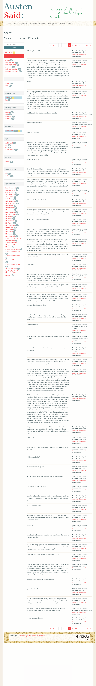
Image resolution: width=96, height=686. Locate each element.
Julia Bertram (9, 197)
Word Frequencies (20, 23)
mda (6, 114)
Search (62, 23)
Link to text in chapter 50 (79, 163)
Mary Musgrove (10, 212)
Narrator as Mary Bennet (12, 256)
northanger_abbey (10, 65)
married (7, 112)
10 (76, 45)
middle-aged (9, 143)
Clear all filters (9, 52)
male (6, 85)
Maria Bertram (9, 208)
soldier (7, 162)
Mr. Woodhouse (10, 225)
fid (6, 174)
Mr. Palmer (8, 219)
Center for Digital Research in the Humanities (32, 636)
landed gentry (9, 131)
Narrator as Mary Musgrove (13, 260)
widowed (8, 118)
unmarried (8, 116)
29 (87, 45)
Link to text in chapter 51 (79, 223)
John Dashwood (10, 194)
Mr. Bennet (8, 216)
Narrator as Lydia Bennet (12, 251)
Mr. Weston (8, 223)
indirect (7, 176)
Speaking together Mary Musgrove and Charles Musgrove (12, 273)
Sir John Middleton (11, 268)
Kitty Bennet (9, 199)
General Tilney (9, 192)
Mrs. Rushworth (10, 236)
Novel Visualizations (37, 23)
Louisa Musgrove (10, 203)
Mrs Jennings (9, 227)
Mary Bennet (9, 210)
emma (7, 60)
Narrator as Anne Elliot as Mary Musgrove (13, 239)
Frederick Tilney (10, 190)
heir (6, 100)
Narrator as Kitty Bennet (12, 249)
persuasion (8, 67)
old (6, 145)
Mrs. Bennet (9, 229)
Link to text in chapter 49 (79, 54)
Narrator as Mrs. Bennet (12, 264)
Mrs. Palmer (9, 234)
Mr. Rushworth (9, 221)
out (6, 147)
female (7, 83)
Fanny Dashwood (10, 188)
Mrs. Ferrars (9, 232)
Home (9, 23)
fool (6, 97)
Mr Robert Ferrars (10, 214)
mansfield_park (10, 62)
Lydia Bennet (9, 205)
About (70, 23)
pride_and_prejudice (11, 69)
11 (79, 45)
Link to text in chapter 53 (79, 461)
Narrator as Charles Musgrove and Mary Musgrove (11, 245)
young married (9, 149)
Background (52, 23)
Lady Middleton (10, 201)
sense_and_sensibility (11, 71)
